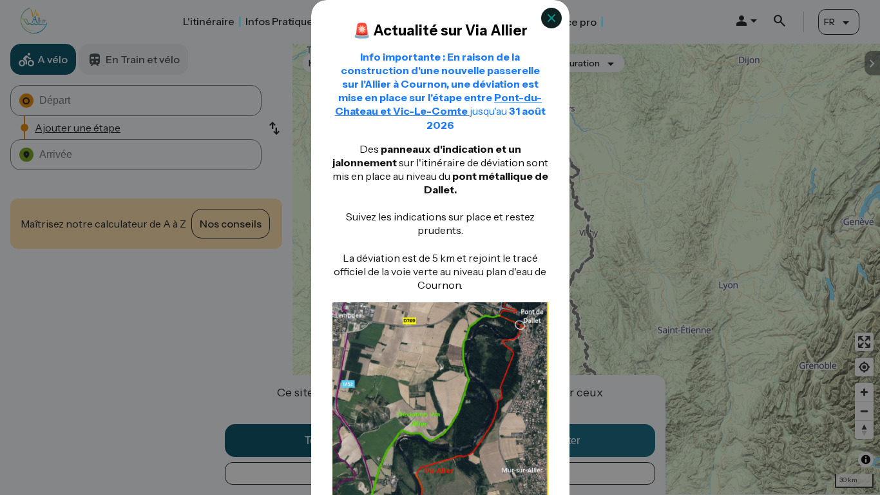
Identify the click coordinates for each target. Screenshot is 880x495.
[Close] (551, 18)
